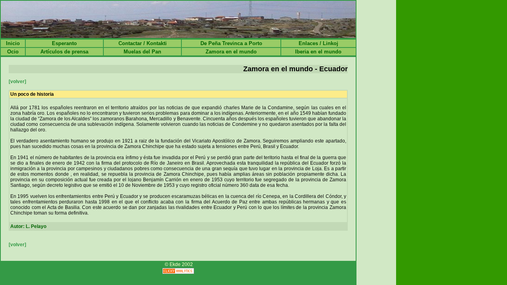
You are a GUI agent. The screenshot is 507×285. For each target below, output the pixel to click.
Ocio (13, 52)
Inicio (13, 43)
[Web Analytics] (178, 271)
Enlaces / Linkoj (318, 43)
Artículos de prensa (64, 52)
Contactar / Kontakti (142, 43)
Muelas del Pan (142, 52)
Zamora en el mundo (231, 52)
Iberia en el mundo (318, 52)
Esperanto (64, 43)
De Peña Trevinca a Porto (231, 43)
